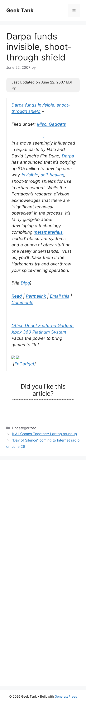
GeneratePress (66, 696)
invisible (30, 174)
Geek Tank (20, 10)
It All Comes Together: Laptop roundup (44, 434)
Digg (25, 283)
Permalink (36, 296)
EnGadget (24, 363)
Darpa (68, 155)
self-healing (52, 174)
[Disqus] (43, 518)
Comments (22, 302)
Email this (59, 296)
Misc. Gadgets (51, 124)
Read (16, 296)
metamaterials (48, 232)
